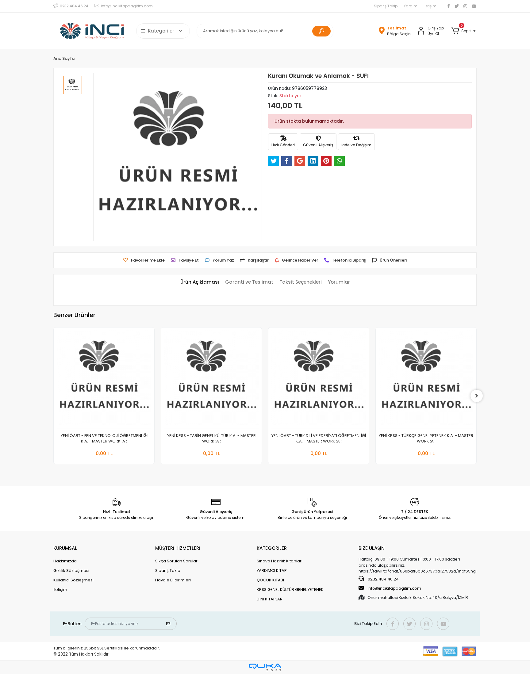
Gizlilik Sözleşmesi (71, 570)
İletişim (430, 6)
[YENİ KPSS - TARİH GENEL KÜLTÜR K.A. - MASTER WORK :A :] (211, 379)
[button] (464, 31)
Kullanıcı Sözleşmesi (73, 580)
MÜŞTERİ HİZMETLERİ (177, 548)
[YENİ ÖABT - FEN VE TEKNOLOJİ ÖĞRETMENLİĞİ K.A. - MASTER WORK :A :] (104, 379)
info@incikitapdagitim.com (394, 588)
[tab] (199, 282)
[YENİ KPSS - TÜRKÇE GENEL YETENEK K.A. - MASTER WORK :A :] (426, 379)
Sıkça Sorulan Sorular (176, 561)
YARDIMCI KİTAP (272, 570)
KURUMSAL (65, 548)
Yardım (410, 6)
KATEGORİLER (272, 548)
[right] (476, 396)
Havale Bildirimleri (173, 580)
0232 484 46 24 (383, 579)
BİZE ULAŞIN (372, 548)
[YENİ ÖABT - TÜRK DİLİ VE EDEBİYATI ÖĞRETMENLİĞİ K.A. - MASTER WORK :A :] (318, 379)
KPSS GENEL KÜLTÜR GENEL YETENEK (290, 589)
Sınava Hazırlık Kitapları (279, 561)
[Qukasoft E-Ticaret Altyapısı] (265, 667)
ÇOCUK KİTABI (270, 580)
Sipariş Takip (386, 6)
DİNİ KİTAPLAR (269, 599)
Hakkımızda (65, 561)
